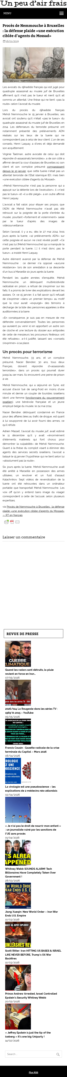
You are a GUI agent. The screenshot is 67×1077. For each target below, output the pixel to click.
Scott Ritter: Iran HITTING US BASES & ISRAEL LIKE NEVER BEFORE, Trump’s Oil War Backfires (33, 954)
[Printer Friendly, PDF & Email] (12, 521)
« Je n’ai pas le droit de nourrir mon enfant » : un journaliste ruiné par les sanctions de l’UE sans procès (33, 829)
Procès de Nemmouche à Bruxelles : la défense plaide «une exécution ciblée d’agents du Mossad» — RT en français (33, 511)
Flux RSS (33, 1072)
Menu (7, 13)
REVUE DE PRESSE (22, 633)
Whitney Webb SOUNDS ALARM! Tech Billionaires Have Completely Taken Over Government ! (30, 872)
